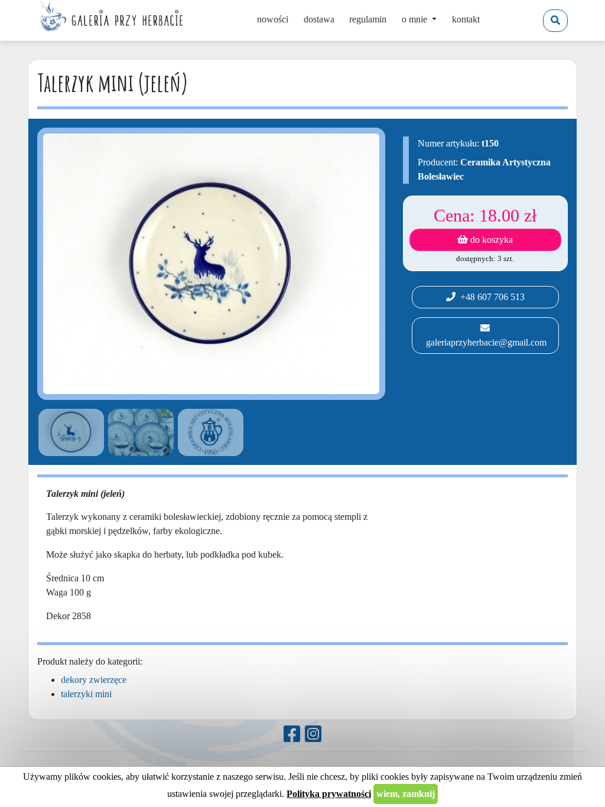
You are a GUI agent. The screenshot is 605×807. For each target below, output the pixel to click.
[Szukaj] (555, 20)
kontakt (466, 19)
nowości (272, 19)
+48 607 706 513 (490, 297)
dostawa (319, 19)
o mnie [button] (416, 19)
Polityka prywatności (329, 794)
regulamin (367, 19)
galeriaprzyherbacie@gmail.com (485, 342)
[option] (69, 432)
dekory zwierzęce (93, 680)
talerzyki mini (86, 694)
